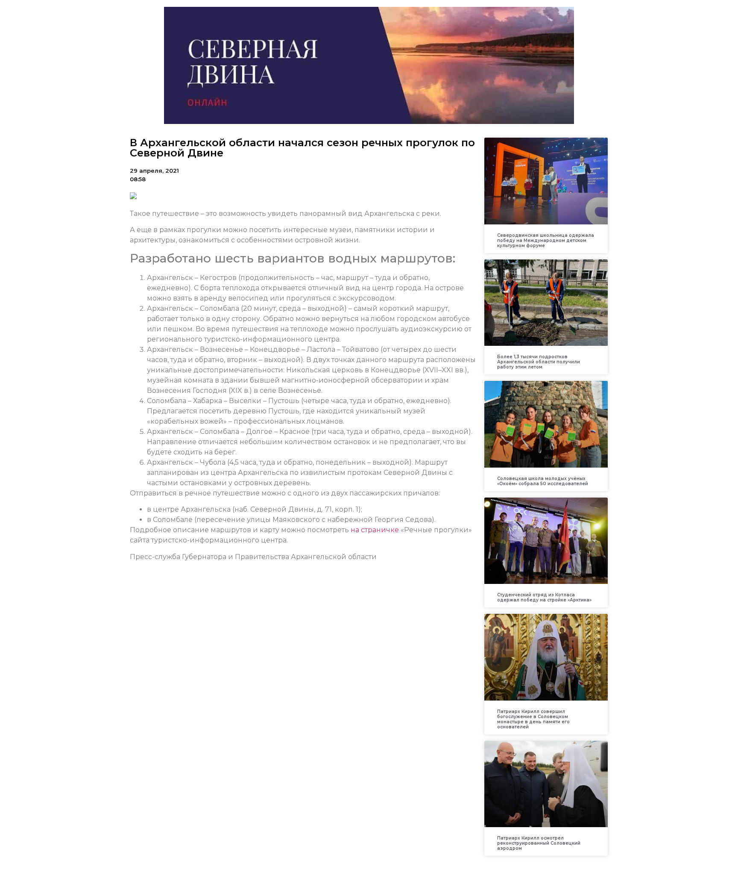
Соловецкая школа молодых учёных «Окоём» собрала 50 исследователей (542, 481)
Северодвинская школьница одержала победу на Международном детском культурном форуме (545, 240)
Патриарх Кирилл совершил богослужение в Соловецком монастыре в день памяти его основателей (533, 719)
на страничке (375, 530)
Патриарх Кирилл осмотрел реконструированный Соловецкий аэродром (538, 843)
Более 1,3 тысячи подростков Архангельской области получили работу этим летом (538, 362)
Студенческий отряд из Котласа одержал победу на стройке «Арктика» (544, 597)
